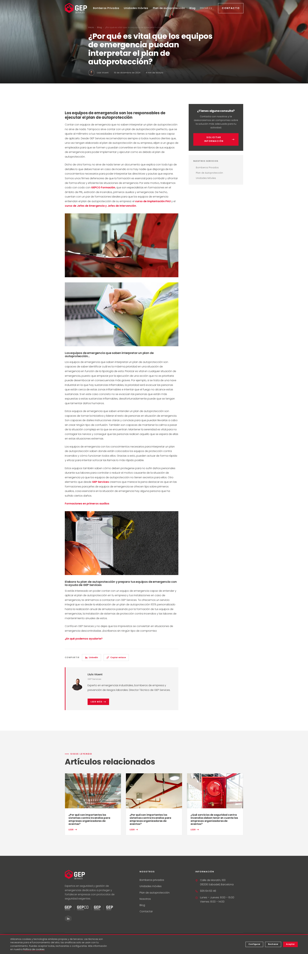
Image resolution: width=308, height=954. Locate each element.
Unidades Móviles (206, 178)
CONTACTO (231, 8)
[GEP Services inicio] (76, 8)
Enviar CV (206, 8)
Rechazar (273, 944)
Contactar (146, 911)
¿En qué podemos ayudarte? (84, 638)
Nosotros (145, 899)
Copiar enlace (118, 657)
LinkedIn (93, 657)
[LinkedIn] (68, 918)
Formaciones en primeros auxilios (87, 503)
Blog (192, 8)
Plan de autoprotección (169, 8)
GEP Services (100, 482)
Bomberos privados (152, 880)
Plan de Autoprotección (209, 172)
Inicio (91, 27)
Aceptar (290, 944)
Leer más (96, 701)
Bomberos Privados (106, 8)
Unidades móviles (136, 8)
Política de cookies (33, 949)
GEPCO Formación (103, 187)
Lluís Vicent (95, 674)
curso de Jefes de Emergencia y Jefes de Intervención (100, 206)
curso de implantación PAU (153, 201)
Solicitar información (213, 139)
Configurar (254, 944)
